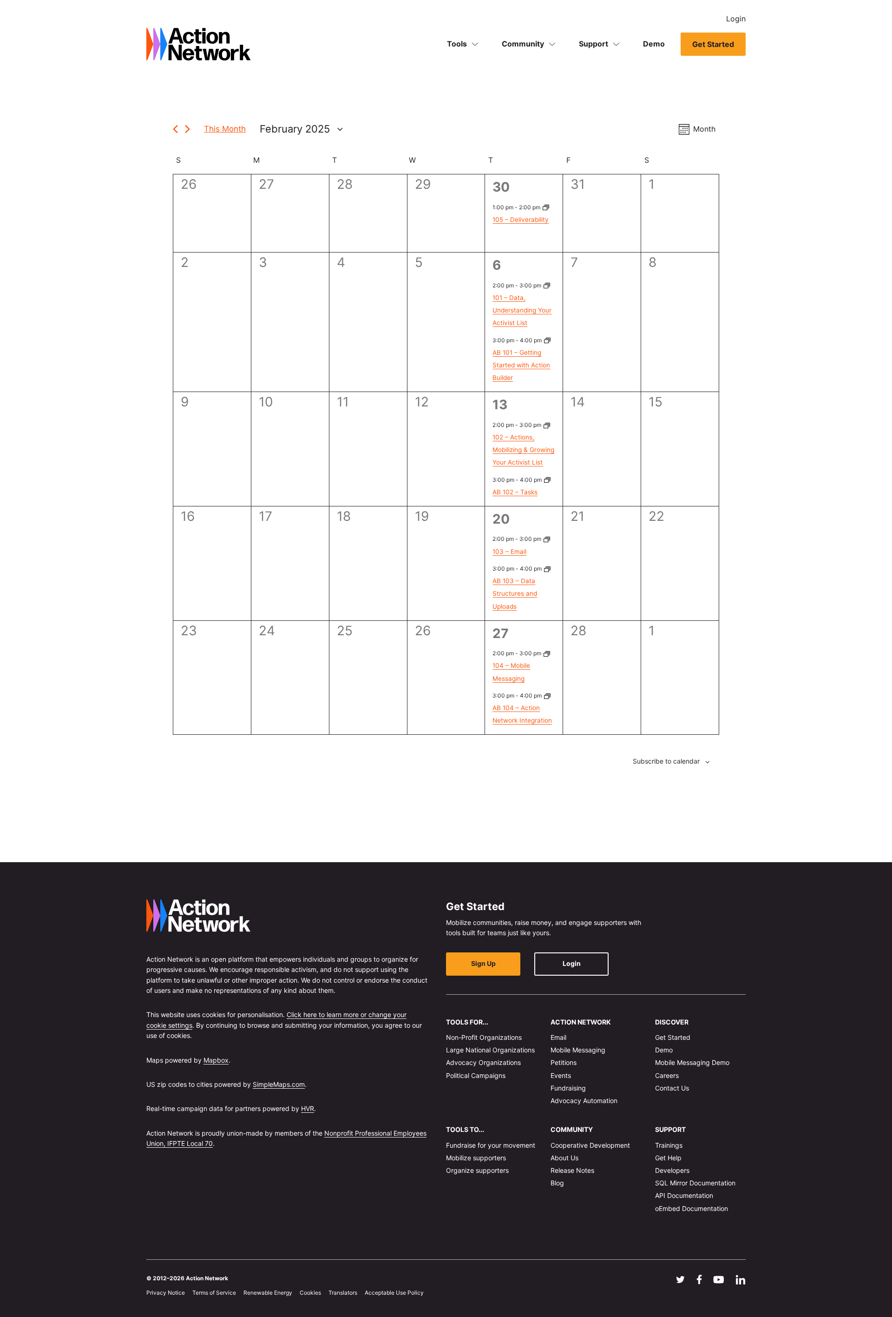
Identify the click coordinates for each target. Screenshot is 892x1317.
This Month (225, 128)
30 (501, 187)
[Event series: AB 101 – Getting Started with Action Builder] (547, 340)
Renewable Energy (267, 1292)
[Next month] (187, 129)
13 (499, 404)
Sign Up (483, 963)
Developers (672, 1170)
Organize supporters (477, 1170)
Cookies (310, 1292)
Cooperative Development (590, 1145)
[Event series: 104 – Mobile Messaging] (547, 653)
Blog (557, 1183)
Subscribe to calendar (666, 761)
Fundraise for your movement (490, 1145)
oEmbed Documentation (691, 1208)
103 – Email (509, 551)
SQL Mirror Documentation (695, 1183)
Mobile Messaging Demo (692, 1062)
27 (500, 633)
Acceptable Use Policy (394, 1292)
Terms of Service (214, 1292)
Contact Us (672, 1087)
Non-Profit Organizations (484, 1037)
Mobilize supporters (476, 1157)
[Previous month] (175, 129)
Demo (654, 43)
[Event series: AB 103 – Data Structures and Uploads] (547, 568)
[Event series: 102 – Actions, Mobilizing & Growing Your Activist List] (547, 424)
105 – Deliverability (520, 219)
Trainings (668, 1145)
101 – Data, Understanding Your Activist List (521, 310)
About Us (564, 1157)
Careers (667, 1075)
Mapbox (216, 1060)
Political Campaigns (475, 1075)
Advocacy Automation (584, 1100)
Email (558, 1037)
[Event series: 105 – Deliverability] (546, 207)
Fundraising (568, 1087)
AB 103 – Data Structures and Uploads (514, 593)
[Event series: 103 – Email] (547, 538)
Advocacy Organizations (483, 1062)
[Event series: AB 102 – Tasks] (547, 479)
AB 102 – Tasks (515, 492)
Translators (342, 1292)
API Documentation (684, 1195)
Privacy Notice (165, 1292)
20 (501, 519)
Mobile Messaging (578, 1050)
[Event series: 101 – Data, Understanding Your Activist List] (547, 285)
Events (561, 1075)
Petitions (564, 1062)
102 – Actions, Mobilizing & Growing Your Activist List (523, 449)
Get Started (713, 44)
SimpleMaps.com (279, 1084)
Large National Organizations (490, 1050)
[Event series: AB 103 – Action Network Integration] (547, 695)
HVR (307, 1108)
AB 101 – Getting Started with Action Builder (521, 365)
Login (736, 18)
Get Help (668, 1157)
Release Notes (572, 1170)
